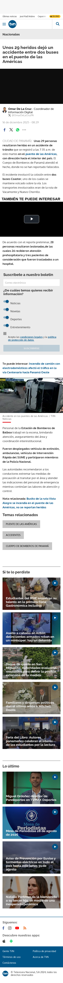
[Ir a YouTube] (17, 928)
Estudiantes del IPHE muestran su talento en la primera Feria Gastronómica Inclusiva (31, 601)
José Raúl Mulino (27, 16)
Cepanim (42, 16)
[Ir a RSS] (25, 928)
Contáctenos (9, 962)
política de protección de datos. (32, 338)
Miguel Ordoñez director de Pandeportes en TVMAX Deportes (31, 798)
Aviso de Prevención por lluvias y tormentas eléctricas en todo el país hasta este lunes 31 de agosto (31, 864)
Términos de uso (11, 957)
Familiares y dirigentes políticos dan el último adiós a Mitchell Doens (30, 706)
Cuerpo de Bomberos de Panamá (27, 546)
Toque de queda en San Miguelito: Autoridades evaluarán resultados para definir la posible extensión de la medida (31, 669)
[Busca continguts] (57, 24)
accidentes (13, 535)
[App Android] (12, 941)
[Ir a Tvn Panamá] (30, 24)
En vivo (55, 16)
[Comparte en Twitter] (11, 129)
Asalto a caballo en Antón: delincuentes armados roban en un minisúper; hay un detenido (30, 636)
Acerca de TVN (41, 957)
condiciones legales (31, 337)
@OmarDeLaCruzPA (23, 115)
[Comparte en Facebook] (4, 129)
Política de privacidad (44, 951)
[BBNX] (5, 973)
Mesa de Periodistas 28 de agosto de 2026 (31, 832)
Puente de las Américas (21, 524)
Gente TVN (8, 951)
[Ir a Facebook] (4, 928)
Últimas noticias (10, 16)
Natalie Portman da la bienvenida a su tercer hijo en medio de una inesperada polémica (31, 900)
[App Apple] (5, 941)
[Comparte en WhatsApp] (17, 129)
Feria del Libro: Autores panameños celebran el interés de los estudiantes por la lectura (30, 741)
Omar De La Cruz (31, 110)
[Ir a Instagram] (10, 928)
